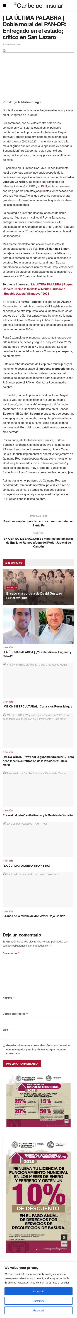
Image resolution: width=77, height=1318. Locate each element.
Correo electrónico (15, 1013)
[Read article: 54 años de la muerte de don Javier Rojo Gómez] (38, 889)
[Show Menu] (4, 5)
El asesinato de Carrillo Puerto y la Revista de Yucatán (38, 815)
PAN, (44, 186)
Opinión (12, 587)
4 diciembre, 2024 (12, 44)
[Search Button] (72, 5)
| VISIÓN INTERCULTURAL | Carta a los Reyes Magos (37, 706)
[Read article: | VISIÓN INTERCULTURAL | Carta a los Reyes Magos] (38, 680)
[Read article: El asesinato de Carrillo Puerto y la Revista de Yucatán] (38, 789)
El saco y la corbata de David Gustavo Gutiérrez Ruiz (34, 595)
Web (5, 1029)
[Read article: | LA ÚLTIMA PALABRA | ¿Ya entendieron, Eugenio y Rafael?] (38, 626)
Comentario (11, 953)
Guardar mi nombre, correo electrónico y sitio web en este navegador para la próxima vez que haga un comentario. (38, 1049)
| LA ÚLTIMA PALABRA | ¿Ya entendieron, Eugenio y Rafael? (37, 654)
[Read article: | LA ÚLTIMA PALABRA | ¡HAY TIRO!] (38, 839)
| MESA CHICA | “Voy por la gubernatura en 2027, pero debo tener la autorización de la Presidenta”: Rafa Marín (38, 761)
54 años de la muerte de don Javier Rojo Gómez (34, 916)
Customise (39, 1301)
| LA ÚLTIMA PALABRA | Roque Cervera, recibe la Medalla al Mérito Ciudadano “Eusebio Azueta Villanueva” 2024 (38, 289)
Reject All (38, 1310)
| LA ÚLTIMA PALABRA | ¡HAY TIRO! (26, 866)
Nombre (9, 997)
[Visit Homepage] (38, 5)
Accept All (38, 1291)
